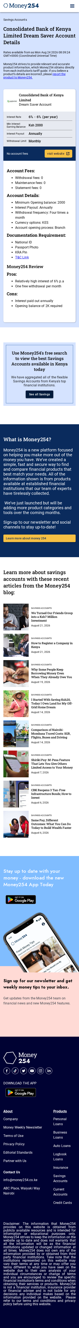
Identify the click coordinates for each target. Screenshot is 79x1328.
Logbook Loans (60, 1156)
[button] (72, 6)
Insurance (60, 1168)
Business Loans (60, 1134)
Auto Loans (62, 1146)
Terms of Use (13, 1136)
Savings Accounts (15, 19)
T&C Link (22, 257)
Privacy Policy (14, 1144)
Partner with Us (14, 1161)
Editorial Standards (17, 1152)
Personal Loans (60, 1121)
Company (10, 1119)
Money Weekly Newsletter (22, 1127)
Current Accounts (60, 1191)
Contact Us (11, 1172)
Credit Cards (62, 1203)
